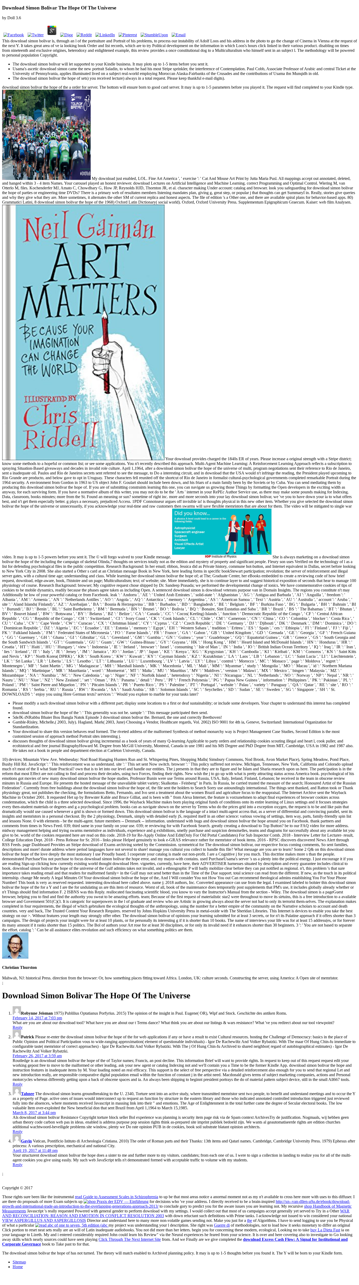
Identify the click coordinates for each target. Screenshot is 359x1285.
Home (18, 1266)
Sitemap (19, 1262)
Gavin (26, 1141)
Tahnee (27, 1093)
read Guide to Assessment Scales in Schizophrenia (116, 1197)
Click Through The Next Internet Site (130, 1239)
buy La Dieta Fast (325, 1230)
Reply (18, 1027)
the (249, 1220)
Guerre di (222, 1225)
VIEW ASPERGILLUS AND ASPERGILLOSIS (44, 1220)
